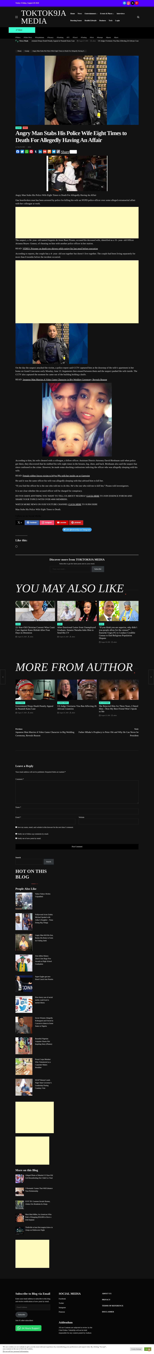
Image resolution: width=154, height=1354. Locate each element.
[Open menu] (16, 17)
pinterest (78, 522)
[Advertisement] (54, 222)
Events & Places (106, 14)
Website (81, 837)
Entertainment (90, 14)
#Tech (92, 37)
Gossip (18, 127)
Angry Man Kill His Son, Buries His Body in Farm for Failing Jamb (44, 973)
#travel (75, 37)
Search (18, 893)
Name (18, 827)
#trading (84, 37)
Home (72, 14)
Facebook (62, 1334)
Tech (110, 20)
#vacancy (50, 37)
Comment (19, 799)
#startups (100, 37)
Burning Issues (76, 20)
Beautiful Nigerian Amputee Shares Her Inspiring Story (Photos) (43, 1077)
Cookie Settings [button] (136, 1349)
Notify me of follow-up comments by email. (33, 870)
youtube (63, 522)
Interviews (121, 14)
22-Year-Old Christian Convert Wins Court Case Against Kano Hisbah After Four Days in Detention (35, 649)
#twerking (60, 37)
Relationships (104, 722)
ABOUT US (106, 1329)
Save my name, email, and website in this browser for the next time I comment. (45, 847)
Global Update (63, 722)
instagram (48, 522)
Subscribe (97, 588)
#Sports (108, 37)
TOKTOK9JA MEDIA (43, 17)
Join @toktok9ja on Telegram (78, 530)
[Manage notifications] (149, 1349)
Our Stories (20, 722)
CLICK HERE (92, 496)
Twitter (61, 1339)
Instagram (62, 1343)
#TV (68, 37)
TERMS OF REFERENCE (112, 1341)
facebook (33, 522)
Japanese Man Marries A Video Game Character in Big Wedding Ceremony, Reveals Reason (65, 379)
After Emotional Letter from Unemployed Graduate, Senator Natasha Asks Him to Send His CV (76, 649)
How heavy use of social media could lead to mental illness (44, 1035)
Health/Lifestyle (91, 20)
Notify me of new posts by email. (29, 874)
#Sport (116, 37)
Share (65, 152)
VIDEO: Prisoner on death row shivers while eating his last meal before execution (60, 248)
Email (18, 837)
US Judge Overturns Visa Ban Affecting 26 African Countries (86, 41)
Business (102, 20)
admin (59, 41)
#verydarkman (39, 37)
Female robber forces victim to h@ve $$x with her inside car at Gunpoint (56, 475)
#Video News (28, 37)
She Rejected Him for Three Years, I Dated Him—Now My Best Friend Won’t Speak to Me (118, 728)
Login (117, 20)
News (80, 14)
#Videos (17, 37)
